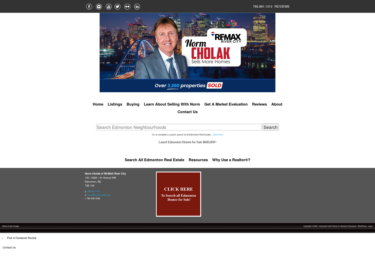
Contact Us (9, 247)
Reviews (259, 104)
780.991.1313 (262, 6)
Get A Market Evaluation (226, 104)
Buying (133, 104)
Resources (198, 159)
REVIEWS (282, 6)
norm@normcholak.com (99, 194)
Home (98, 104)
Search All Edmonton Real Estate (154, 159)
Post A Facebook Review (21, 238)
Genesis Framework (348, 226)
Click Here (218, 134)
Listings (115, 104)
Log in (370, 226)
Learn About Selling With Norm (172, 104)
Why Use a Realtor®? (231, 159)
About (276, 104)
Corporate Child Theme (328, 226)
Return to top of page (10, 226)
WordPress (362, 226)
